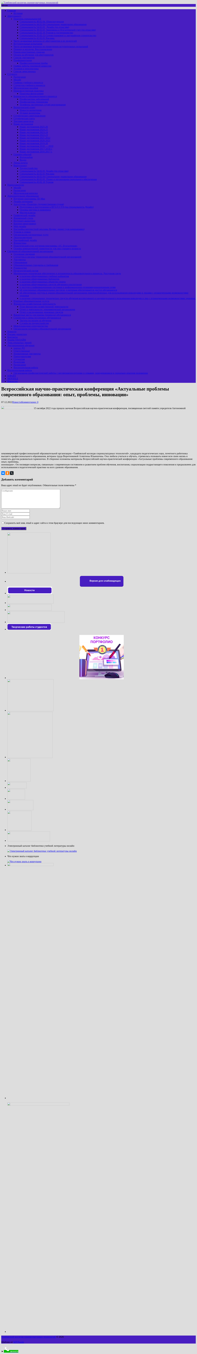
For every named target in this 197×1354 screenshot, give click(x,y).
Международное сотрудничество (31, 326)
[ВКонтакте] (3, 473)
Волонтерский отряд (24, 107)
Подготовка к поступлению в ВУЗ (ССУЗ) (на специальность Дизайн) (57, 207)
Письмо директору (17, 334)
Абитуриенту (14, 16)
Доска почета (21, 162)
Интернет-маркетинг (25, 221)
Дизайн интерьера (23, 201)
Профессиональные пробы (34, 63)
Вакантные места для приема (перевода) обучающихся (42, 315)
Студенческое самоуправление (30, 115)
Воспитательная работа (26, 367)
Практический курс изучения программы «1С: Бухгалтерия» (45, 245)
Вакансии (12, 381)
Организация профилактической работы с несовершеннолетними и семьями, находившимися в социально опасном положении (81, 373)
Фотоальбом (26, 157)
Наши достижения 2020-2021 (35, 140)
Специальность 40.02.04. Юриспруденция (42, 21)
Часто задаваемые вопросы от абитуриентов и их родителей (45, 41)
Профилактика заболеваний (34, 99)
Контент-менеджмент (25, 223)
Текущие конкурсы (24, 121)
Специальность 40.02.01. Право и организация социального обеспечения (58, 179)
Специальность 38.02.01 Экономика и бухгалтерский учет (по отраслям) (58, 30)
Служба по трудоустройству (34, 323)
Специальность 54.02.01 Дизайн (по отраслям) (44, 27)
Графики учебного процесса (28, 82)
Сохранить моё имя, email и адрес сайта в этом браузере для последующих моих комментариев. (54, 523)
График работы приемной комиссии (32, 66)
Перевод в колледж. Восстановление (33, 49)
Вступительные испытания (28, 43)
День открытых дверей (19, 342)
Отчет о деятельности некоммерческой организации (47, 309)
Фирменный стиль (23, 218)
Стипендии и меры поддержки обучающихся (37, 317)
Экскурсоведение (23, 237)
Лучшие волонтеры (30, 113)
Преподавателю (15, 185)
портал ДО (19, 348)
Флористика (20, 243)
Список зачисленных (25, 71)
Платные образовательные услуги (31, 301)
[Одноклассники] (7, 473)
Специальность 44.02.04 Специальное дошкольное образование (53, 24)
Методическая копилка (26, 193)
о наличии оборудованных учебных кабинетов (44, 276)
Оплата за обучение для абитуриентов (34, 55)
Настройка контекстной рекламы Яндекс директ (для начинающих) (49, 229)
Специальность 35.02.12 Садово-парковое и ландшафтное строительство (58, 35)
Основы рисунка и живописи (35, 209)
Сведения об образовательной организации (30, 251)
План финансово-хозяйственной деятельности (44, 306)
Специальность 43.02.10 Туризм (36, 182)
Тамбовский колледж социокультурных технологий (28, 1337)
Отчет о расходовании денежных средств (41, 312)
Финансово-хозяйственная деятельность (35, 304)
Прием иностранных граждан (29, 52)
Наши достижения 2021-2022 (35, 138)
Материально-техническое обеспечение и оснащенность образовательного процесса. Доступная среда (67, 273)
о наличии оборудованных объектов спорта (43, 281)
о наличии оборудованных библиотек (39, 279)
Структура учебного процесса (29, 85)
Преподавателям (22, 356)
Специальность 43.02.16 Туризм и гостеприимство (46, 32)
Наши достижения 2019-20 (34, 143)
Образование (20, 262)
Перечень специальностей (27, 19)
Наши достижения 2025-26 (34, 126)
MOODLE (12, 378)
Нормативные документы (27, 353)
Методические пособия (26, 88)
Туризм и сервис (22, 232)
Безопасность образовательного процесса (35, 96)
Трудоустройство (29, 168)
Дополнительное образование (23, 196)
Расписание (20, 77)
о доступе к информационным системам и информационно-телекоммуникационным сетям (68, 287)
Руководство (20, 268)
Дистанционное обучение (20, 345)
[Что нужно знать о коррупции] (24, 861)
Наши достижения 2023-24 (34, 132)
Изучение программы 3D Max (29, 198)
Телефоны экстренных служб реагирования (43, 104)
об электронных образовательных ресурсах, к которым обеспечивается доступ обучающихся (68, 290)
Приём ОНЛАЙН (16, 340)
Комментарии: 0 (29, 402)
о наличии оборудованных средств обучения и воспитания (51, 284)
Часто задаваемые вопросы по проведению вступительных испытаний (51, 46)
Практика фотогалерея (31, 93)
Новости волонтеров (31, 110)
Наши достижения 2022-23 (34, 135)
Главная (11, 10)
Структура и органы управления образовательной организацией (47, 257)
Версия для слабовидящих (105, 581)
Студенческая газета (24, 118)
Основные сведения (24, 254)
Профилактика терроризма (34, 102)
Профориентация (23, 60)
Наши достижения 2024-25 (34, 129)
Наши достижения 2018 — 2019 (36, 146)
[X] (12, 473)
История (18, 13)
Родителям (19, 362)
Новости (11, 331)
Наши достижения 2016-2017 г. (36, 151)
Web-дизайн (20, 226)
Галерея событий (22, 154)
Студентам (19, 359)
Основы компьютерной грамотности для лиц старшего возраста (47, 248)
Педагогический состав (26, 270)
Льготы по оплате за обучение (35, 320)
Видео (23, 160)
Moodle (17, 79)
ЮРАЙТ (11, 376)
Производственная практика (29, 90)
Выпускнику (20, 165)
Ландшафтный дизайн (25, 240)
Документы (20, 259)
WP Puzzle (18, 1342)
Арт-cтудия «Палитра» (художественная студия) (39, 204)
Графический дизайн (24, 215)
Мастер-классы (28, 212)
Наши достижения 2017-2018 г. (36, 149)
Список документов (24, 57)
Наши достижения (23, 124)
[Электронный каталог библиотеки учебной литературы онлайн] (42, 851)
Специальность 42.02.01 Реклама (37, 38)
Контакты (12, 337)
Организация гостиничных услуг (31, 234)
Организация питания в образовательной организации (42, 328)
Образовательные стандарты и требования (36, 265)
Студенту (12, 74)
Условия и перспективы (26, 68)
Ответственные (22, 351)
